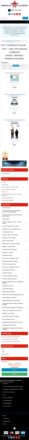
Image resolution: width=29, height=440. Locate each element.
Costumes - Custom (7, 252)
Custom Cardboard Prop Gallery (8, 189)
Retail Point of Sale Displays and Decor (12, 294)
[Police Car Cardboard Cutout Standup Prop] (14, 102)
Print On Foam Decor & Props (10, 226)
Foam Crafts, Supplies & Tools (10, 258)
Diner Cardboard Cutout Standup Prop (14, 73)
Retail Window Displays (8, 291)
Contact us (5, 383)
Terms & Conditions (8, 397)
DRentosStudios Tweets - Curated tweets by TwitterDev (14, 412)
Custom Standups (7, 273)
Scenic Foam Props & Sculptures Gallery (13, 386)
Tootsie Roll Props (7, 255)
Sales (11, 67)
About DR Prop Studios (9, 392)
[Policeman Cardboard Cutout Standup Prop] (14, 130)
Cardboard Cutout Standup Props (13, 40)
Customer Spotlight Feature (7, 197)
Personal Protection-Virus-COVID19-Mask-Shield (12, 215)
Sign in (3, 349)
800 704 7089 (16, 10)
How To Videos (7, 406)
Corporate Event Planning (9, 325)
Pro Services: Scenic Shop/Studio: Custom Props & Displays (11, 211)
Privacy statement (7, 400)
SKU (9, 65)
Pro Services (4, 191)
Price (22, 65)
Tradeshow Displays (7, 288)
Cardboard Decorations (8, 270)
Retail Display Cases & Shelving (11, 300)
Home (3, 40)
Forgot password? (5, 354)
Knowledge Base (7, 403)
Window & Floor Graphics (9, 237)
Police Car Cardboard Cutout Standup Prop (14, 94)
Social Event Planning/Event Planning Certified (12, 328)
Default (4, 67)
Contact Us (4, 182)
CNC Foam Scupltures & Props (10, 267)
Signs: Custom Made (8, 240)
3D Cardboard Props (7, 232)
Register (3, 351)
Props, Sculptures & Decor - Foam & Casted (12, 222)
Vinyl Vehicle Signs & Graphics (10, 316)
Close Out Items (5, 184)
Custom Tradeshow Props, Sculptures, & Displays (13, 282)
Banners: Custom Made (8, 246)
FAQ (4, 394)
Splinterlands (5, 219)
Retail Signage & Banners (9, 297)
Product (16, 65)
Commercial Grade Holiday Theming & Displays (12, 304)
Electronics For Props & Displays (11, 243)
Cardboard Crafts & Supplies (10, 261)
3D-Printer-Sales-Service (9, 264)
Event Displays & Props (8, 319)
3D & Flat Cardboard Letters (9, 276)
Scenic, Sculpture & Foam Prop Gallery (10, 187)
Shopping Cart (6, 421)
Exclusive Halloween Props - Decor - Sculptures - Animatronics (12, 195)
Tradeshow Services (7, 286)
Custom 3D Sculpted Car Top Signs (11, 310)
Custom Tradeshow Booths (9, 278)
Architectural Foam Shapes (9, 249)
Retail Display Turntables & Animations (12, 307)
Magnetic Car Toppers (8, 313)
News (4, 415)
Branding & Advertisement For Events (12, 322)
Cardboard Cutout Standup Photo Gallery (13, 389)
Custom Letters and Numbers (10, 235)
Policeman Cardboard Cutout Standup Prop (14, 120)
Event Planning (6, 207)
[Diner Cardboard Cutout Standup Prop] (14, 78)
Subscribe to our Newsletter (7, 200)
